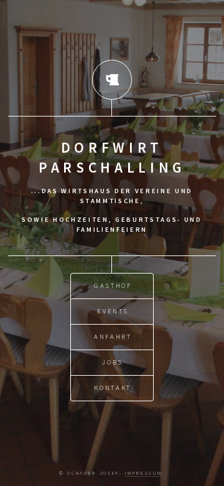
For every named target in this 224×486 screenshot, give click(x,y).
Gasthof (113, 286)
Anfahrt (113, 337)
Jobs (112, 362)
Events (112, 311)
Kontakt (112, 388)
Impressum (143, 473)
